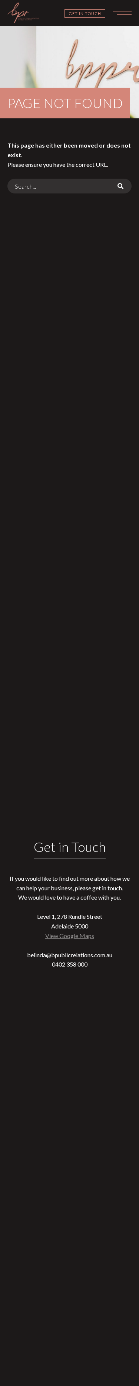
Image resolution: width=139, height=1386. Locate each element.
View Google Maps (69, 935)
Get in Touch (85, 13)
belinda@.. (69, 954)
